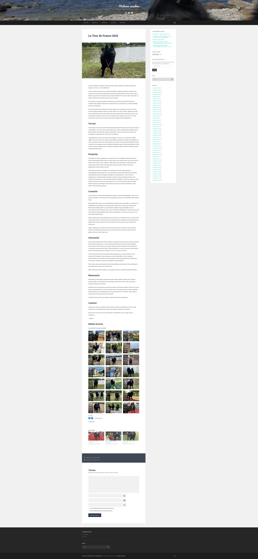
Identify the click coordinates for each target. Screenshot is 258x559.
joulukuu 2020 (156, 143)
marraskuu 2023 (157, 113)
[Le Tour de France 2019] (96, 436)
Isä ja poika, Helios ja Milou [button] (108, 396)
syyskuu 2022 (156, 126)
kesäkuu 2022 (156, 131)
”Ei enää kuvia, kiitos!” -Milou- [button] (125, 396)
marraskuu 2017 (157, 180)
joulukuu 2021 (156, 137)
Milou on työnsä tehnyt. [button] (90, 385)
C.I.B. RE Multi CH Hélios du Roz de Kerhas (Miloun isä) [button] (125, 383)
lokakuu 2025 (156, 96)
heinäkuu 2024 (156, 107)
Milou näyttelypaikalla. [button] (125, 373)
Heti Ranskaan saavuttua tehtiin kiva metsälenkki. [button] (108, 336)
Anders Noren (121, 555)
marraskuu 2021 (157, 139)
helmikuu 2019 (156, 165)
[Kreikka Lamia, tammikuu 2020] (131, 436)
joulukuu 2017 (156, 178)
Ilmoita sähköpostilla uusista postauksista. (101, 510)
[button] (96, 336)
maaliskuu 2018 (156, 171)
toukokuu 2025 (156, 103)
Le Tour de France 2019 (93, 441)
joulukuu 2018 (156, 169)
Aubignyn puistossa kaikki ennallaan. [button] (90, 360)
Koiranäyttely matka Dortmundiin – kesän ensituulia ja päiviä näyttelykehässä (162, 37)
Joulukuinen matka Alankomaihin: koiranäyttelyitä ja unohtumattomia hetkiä (162, 46)
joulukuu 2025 (156, 94)
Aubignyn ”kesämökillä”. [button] (108, 349)
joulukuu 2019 (156, 152)
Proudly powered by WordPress (91, 555)
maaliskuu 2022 (156, 135)
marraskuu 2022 (157, 124)
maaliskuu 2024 (156, 109)
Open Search (174, 22)
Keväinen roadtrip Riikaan (158, 39)
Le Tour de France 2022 (103, 35)
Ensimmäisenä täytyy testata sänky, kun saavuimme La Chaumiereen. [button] (90, 348)
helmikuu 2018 (156, 173)
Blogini (86, 22)
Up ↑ (175, 555)
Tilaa (154, 70)
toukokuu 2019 (156, 161)
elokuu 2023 (156, 118)
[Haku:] (163, 79)
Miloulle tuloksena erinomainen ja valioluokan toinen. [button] (108, 383)
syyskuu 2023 (156, 116)
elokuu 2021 (156, 141)
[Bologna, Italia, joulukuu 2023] (113, 436)
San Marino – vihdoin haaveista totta (161, 34)
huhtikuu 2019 (156, 163)
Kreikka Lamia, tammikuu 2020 (129, 441)
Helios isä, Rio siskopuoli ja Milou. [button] (90, 396)
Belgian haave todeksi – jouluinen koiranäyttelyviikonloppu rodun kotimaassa (162, 42)
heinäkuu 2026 (156, 88)
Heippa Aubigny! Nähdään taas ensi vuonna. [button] (90, 407)
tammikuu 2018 (156, 176)
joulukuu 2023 (156, 111)
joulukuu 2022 (156, 122)
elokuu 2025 (156, 98)
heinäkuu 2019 (156, 158)
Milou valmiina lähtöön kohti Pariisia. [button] (90, 336)
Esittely (122, 22)
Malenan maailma (129, 6)
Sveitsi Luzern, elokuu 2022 (92, 459)
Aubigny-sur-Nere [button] (125, 349)
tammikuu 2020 (156, 150)
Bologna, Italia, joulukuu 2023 (112, 441)
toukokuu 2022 (156, 133)
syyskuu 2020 (156, 146)
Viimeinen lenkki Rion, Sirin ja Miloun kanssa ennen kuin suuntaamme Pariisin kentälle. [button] (108, 407)
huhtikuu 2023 (156, 120)
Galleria (113, 22)
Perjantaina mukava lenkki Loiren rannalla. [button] (108, 360)
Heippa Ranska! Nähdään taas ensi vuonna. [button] (125, 407)
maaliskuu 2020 (156, 148)
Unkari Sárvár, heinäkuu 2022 (93, 457)
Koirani (94, 22)
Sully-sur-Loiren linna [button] (90, 373)
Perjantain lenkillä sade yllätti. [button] (125, 360)
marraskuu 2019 (157, 154)
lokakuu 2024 (156, 105)
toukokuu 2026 (156, 90)
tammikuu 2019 (156, 167)
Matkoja (104, 22)
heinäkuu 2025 (156, 101)
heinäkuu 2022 (156, 128)
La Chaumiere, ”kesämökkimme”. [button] (125, 336)
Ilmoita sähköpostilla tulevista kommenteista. (102, 508)
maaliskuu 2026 (156, 92)
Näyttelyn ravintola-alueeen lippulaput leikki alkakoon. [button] (108, 371)
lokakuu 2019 (156, 156)
